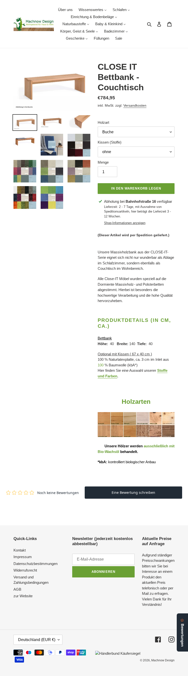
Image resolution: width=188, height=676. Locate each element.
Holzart (103, 122)
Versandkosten (134, 105)
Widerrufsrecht (25, 570)
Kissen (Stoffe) (109, 142)
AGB (17, 589)
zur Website (23, 596)
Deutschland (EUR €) (36, 640)
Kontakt (19, 550)
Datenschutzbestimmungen (35, 564)
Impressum (22, 557)
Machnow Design (163, 660)
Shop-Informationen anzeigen (124, 223)
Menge (103, 162)
